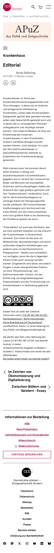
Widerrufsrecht (27, 440)
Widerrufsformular (28, 446)
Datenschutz (27, 496)
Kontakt (27, 519)
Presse (27, 524)
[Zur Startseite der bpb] (12, 10)
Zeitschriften (18, 16)
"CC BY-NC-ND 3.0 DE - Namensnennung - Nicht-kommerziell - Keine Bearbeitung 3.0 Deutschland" (25, 319)
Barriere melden (27, 530)
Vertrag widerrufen (27, 454)
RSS (27, 513)
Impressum (27, 491)
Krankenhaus (14, 55)
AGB (27, 423)
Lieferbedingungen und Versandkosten (27, 434)
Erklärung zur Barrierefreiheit (26, 535)
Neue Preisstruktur (27, 429)
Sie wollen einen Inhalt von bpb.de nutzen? (26, 358)
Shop (5, 16)
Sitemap (27, 502)
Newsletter (27, 507)
